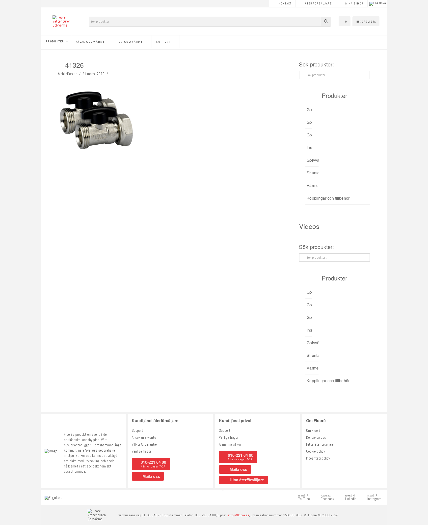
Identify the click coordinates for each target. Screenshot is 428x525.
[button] (344, 21)
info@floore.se (238, 515)
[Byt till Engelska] (377, 4)
